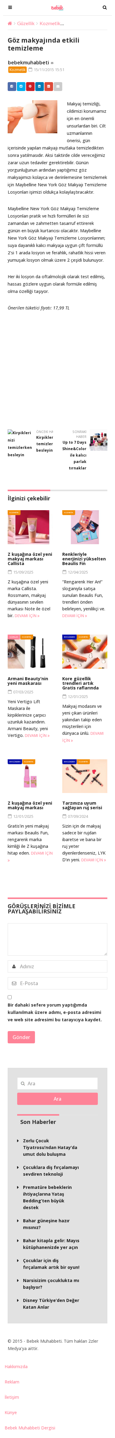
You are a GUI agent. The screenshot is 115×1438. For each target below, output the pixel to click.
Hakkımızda (16, 1366)
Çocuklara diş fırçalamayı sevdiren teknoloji (51, 1170)
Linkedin (39, 86)
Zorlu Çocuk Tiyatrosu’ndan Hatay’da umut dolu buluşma (50, 1147)
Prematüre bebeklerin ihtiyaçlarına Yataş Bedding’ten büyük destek (47, 1197)
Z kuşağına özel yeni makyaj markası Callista (30, 558)
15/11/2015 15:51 (48, 69)
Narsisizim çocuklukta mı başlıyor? (51, 1283)
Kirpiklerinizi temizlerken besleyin (49, 444)
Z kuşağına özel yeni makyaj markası (30, 805)
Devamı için (26, 615)
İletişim (12, 1397)
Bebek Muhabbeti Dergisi (30, 1428)
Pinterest (30, 86)
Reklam (12, 1382)
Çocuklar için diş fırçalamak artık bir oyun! (51, 1264)
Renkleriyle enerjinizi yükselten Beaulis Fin (84, 558)
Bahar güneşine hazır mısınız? (46, 1224)
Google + (48, 86)
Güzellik (26, 23)
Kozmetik (50, 23)
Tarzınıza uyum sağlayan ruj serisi (82, 805)
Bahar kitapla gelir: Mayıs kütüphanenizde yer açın (51, 1244)
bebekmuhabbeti (28, 62)
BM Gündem (69, 637)
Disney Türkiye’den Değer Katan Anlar (51, 1303)
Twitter (21, 86)
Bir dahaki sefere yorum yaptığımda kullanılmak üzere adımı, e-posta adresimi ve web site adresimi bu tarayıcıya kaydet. (55, 1012)
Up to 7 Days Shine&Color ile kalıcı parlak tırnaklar (74, 455)
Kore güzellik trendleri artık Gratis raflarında (80, 683)
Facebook (12, 86)
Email (58, 86)
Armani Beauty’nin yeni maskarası (28, 681)
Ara (57, 1098)
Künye (11, 1412)
